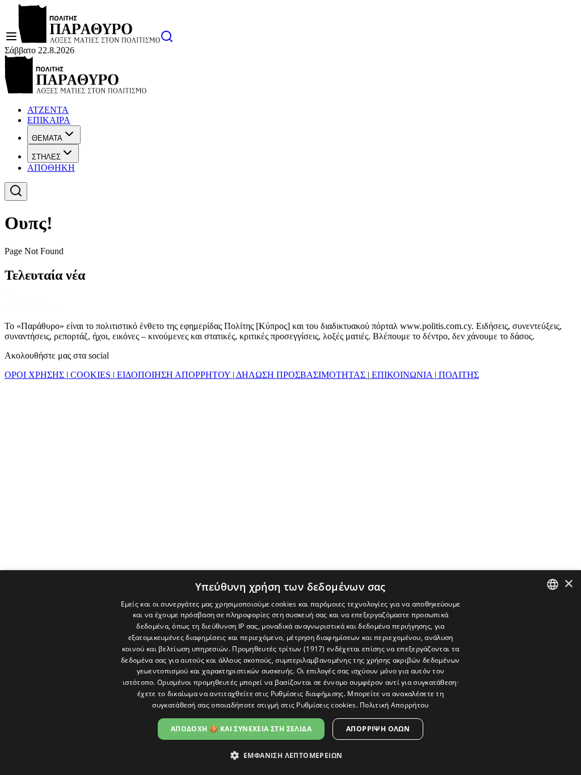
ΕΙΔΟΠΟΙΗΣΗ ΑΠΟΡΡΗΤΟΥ (174, 375)
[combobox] (552, 584)
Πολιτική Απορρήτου (394, 705)
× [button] (568, 584)
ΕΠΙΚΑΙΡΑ (48, 120)
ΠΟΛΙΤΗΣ (457, 375)
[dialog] (290, 672)
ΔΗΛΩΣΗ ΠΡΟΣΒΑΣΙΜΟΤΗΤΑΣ (301, 375)
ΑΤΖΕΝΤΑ (48, 110)
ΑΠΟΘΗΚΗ (51, 167)
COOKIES (90, 375)
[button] (291, 754)
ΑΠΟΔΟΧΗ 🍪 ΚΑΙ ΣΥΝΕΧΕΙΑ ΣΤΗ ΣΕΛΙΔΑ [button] (241, 729)
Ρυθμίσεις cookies (326, 705)
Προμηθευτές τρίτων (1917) (278, 649)
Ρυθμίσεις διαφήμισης (307, 693)
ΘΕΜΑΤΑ (47, 138)
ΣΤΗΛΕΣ (46, 157)
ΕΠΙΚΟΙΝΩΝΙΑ (402, 375)
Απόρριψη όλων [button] (378, 729)
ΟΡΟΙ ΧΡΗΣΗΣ (35, 375)
